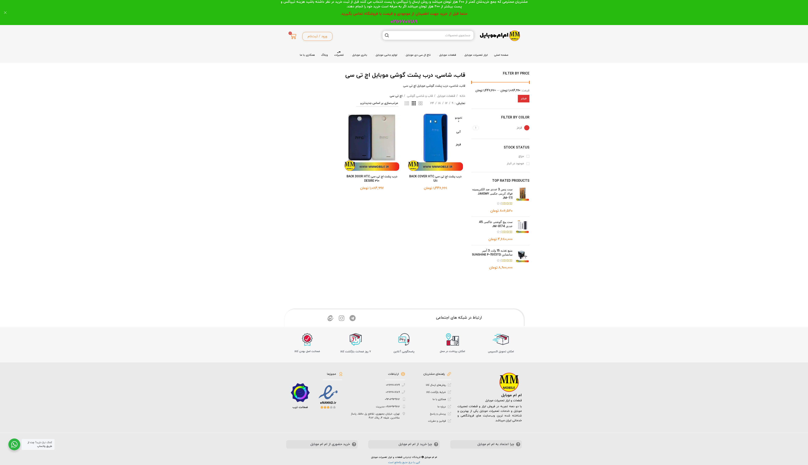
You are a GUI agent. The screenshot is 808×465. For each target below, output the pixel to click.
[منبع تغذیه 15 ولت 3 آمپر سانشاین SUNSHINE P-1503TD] (522, 259)
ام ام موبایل (511, 395)
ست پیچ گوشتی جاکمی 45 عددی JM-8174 (496, 224)
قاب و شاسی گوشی (419, 96)
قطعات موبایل (445, 96)
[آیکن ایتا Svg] (330, 318)
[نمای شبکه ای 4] (407, 103)
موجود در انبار (516, 164)
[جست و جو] (387, 35)
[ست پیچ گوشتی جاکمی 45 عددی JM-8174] (522, 231)
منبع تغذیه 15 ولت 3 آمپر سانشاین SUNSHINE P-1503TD (492, 253)
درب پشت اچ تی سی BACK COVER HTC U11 (435, 179)
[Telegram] (352, 318)
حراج (521, 156)
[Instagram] (341, 318)
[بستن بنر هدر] (5, 12)
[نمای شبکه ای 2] (421, 103)
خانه (462, 96)
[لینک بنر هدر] (410, 12)
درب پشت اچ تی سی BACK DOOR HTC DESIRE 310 (372, 179)
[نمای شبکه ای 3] (414, 103)
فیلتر (523, 98)
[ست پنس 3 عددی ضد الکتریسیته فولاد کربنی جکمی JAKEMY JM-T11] (522, 200)
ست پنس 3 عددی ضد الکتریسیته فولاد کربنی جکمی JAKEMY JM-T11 (492, 193)
